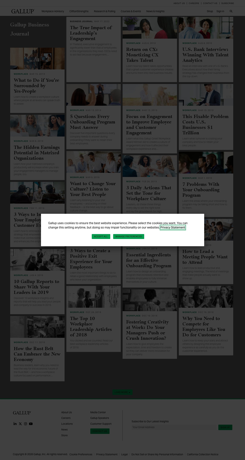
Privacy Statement (172, 227)
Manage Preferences (129, 236)
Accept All (101, 236)
